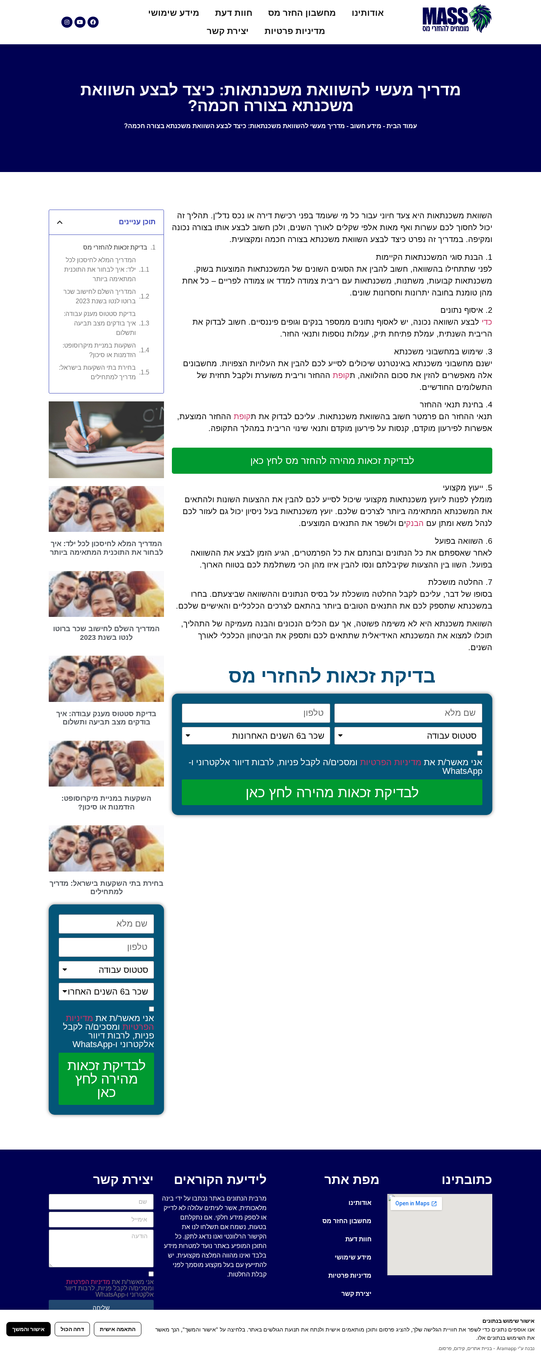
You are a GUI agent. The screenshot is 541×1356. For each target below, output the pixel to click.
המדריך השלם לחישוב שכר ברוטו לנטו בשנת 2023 (99, 296)
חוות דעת (233, 13)
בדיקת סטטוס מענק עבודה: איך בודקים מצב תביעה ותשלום (100, 323)
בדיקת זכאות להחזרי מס (115, 247)
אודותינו (368, 13)
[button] (60, 222)
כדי (487, 322)
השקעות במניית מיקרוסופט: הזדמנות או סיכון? (99, 350)
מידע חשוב (365, 126)
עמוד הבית (402, 126)
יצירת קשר (228, 31)
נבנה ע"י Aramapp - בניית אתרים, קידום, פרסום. (486, 1348)
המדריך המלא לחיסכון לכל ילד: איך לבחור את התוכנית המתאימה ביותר (100, 269)
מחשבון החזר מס (302, 13)
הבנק (415, 523)
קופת (341, 375)
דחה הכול (72, 1329)
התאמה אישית (117, 1329)
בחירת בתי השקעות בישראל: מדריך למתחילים (97, 372)
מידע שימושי (173, 13)
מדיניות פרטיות (295, 31)
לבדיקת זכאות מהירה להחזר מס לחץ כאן (332, 460)
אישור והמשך (28, 1329)
